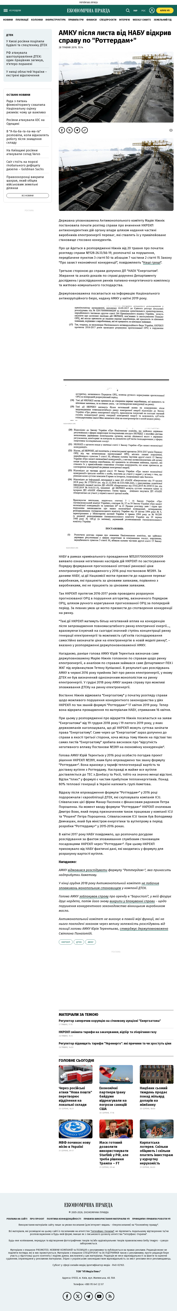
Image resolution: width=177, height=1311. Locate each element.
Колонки (37, 19)
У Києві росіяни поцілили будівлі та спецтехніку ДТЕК (26, 43)
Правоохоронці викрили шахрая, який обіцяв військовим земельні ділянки (25, 182)
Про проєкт (37, 1218)
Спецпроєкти (107, 19)
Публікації (22, 19)
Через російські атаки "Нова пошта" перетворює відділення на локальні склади (75, 1096)
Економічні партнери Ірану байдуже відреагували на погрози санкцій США (113, 1098)
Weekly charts (142, 19)
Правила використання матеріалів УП (107, 1218)
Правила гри (75, 19)
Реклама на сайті (17, 1218)
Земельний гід (163, 19)
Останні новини (18, 94)
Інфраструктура (55, 19)
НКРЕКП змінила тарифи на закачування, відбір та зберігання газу (107, 1032)
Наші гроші (151, 262)
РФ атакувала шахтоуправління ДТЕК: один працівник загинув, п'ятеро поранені (25, 58)
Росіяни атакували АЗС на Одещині (25, 122)
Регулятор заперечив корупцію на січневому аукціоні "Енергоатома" (110, 1021)
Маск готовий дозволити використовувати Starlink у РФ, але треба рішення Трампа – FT (113, 1152)
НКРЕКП (65, 942)
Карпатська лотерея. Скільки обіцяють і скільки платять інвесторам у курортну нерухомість (156, 1152)
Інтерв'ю (124, 19)
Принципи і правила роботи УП (151, 1218)
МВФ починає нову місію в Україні (74, 1144)
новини (8, 19)
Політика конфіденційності (64, 1218)
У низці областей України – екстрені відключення (26, 73)
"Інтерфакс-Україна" (102, 1231)
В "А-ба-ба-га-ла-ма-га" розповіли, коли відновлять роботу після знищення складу (27, 136)
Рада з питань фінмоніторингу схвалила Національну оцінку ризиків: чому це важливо (26, 106)
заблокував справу (94, 896)
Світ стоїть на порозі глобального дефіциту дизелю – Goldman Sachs (25, 165)
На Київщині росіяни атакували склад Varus (23, 152)
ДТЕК (79, 942)
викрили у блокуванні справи (132, 901)
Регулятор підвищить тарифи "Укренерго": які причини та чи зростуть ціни (115, 1043)
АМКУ (90, 942)
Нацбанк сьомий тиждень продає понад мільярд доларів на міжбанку (153, 1096)
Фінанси (91, 19)
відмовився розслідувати (87, 870)
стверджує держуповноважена (144, 929)
